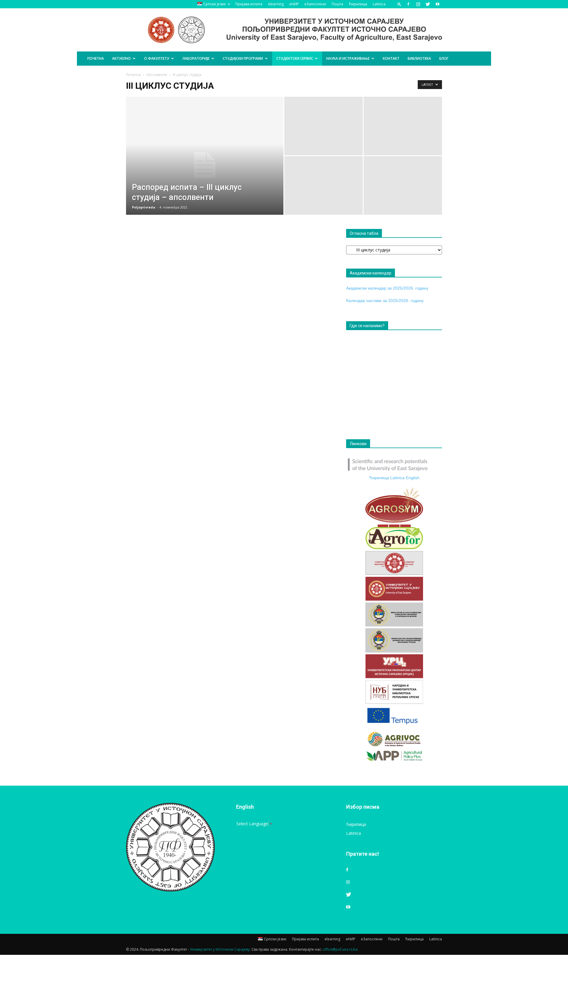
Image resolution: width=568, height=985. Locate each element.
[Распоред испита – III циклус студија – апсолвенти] (204, 165)
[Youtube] (437, 4)
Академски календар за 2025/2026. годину (387, 288)
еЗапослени (315, 4)
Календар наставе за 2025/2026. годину (385, 300)
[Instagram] (418, 4)
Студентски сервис (294, 58)
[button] (399, 4)
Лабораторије (196, 58)
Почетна (95, 58)
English (412, 477)
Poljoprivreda (143, 207)
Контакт (391, 58)
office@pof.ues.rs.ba (340, 949)
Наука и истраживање (347, 58)
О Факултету (156, 58)
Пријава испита (248, 4)
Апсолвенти (156, 74)
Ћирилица (358, 4)
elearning (276, 4)
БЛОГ (443, 58)
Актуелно (121, 58)
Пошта (337, 4)
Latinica (379, 4)
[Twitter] (427, 4)
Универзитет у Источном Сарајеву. (220, 949)
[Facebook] (408, 4)
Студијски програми (243, 58)
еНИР (294, 4)
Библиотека (419, 58)
